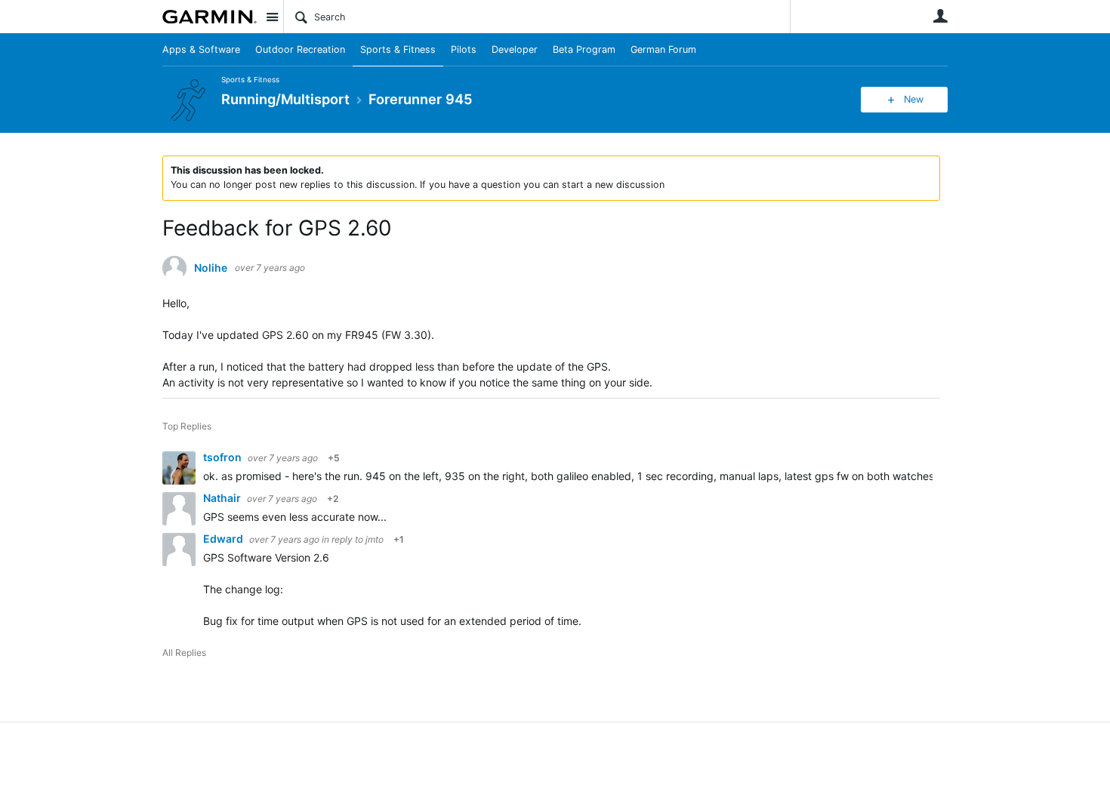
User (940, 15)
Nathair (223, 497)
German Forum (663, 49)
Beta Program (584, 49)
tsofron (223, 457)
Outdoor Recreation (300, 49)
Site (272, 16)
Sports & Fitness (398, 49)
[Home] (209, 16)
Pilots (463, 49)
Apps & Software (201, 49)
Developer (515, 49)
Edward (224, 538)
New (913, 99)
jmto (374, 539)
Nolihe (210, 268)
